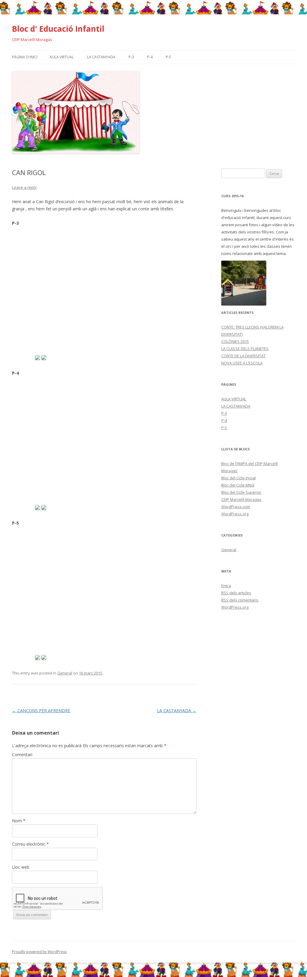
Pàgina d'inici (24, 57)
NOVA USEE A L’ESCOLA (242, 363)
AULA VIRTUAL (61, 57)
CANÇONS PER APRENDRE (41, 710)
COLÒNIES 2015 (235, 341)
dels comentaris (239, 600)
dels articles (236, 592)
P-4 (150, 57)
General (64, 673)
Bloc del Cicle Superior (241, 492)
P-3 (131, 57)
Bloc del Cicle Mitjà (237, 485)
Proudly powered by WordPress (39, 951)
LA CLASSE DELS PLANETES (245, 348)
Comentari (22, 754)
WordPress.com (235, 506)
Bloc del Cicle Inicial (238, 478)
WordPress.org (235, 513)
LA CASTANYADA (101, 57)
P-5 (168, 57)
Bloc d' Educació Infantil (58, 28)
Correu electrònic (30, 844)
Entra (226, 585)
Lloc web (20, 867)
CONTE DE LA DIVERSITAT (243, 355)
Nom (18, 820)
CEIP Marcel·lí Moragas (241, 499)
